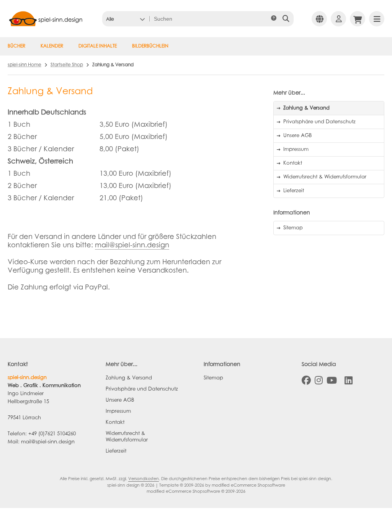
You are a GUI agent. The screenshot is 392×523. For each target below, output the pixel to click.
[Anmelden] (338, 18)
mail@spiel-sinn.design (132, 245)
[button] (125, 18)
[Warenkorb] (357, 18)
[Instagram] (319, 381)
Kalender (52, 46)
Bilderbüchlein (150, 46)
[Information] (273, 18)
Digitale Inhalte (97, 46)
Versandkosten (143, 479)
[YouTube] (332, 381)
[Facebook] (306, 381)
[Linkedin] (349, 381)
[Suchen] (285, 18)
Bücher (16, 46)
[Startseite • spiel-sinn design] (46, 28)
